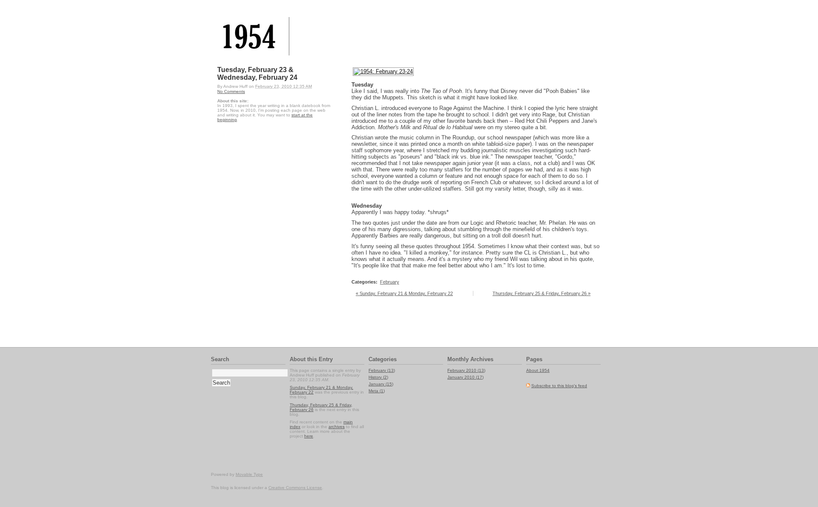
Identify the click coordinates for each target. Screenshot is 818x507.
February (389, 281)
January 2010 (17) (465, 377)
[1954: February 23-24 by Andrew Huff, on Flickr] (383, 71)
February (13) (382, 370)
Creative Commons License (295, 487)
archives (336, 426)
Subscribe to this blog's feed (559, 385)
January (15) (381, 384)
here (308, 436)
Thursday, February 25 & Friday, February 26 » (541, 293)
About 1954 (538, 370)
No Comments (231, 91)
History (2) (378, 377)
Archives (481, 359)
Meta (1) (377, 390)
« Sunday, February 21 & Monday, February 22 (404, 293)
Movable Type (249, 474)
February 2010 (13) (466, 370)
